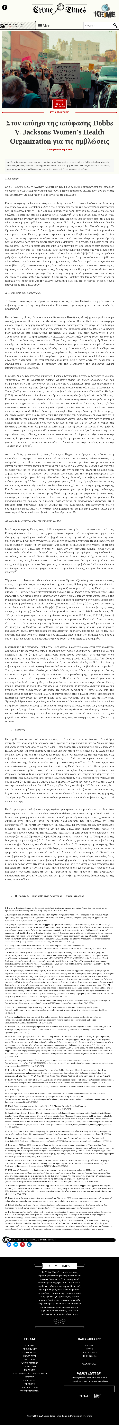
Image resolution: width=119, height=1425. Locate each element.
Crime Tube (29, 1356)
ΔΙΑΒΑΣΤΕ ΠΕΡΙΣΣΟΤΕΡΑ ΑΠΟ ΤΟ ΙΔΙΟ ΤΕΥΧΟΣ (34, 1240)
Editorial (30, 1359)
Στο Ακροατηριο (59, 112)
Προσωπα (30, 1384)
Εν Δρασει (29, 1370)
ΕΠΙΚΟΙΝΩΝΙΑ (89, 1356)
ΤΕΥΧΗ (89, 1349)
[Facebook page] (4, 7)
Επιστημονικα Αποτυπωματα (29, 1373)
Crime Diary (30, 1349)
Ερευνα (29, 1377)
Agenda (29, 1346)
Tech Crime (29, 1366)
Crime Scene (29, 1353)
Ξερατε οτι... (29, 1380)
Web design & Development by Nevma (74, 1416)
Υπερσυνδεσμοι (29, 1391)
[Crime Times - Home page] (59, 8)
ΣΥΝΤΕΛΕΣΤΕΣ (89, 1352)
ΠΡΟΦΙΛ (89, 1345)
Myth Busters (29, 1363)
